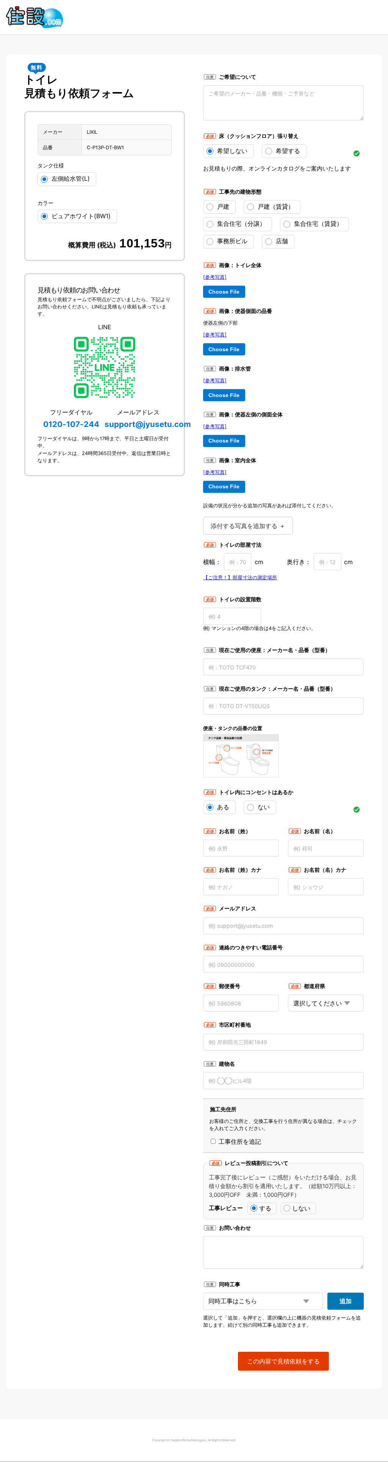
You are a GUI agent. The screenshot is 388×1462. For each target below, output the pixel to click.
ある (222, 807)
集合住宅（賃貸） (317, 223)
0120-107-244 (71, 424)
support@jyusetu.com (148, 424)
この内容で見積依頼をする (283, 1361)
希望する (287, 151)
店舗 (281, 241)
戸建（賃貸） (275, 206)
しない (301, 1208)
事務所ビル (231, 241)
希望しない (231, 151)
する (265, 1208)
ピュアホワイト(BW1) (80, 216)
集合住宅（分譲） (240, 223)
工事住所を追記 (239, 1141)
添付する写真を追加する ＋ (248, 526)
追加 (346, 1301)
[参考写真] (215, 277)
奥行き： (299, 562)
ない (263, 807)
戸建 (222, 206)
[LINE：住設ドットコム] (105, 367)
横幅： (212, 562)
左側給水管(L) (70, 178)
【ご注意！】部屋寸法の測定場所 (240, 577)
